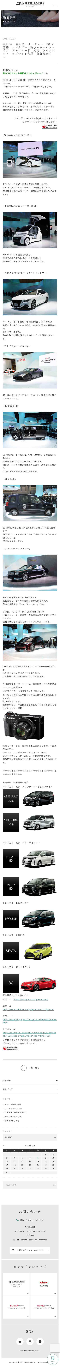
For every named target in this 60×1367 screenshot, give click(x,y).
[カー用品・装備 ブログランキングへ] (49, 126)
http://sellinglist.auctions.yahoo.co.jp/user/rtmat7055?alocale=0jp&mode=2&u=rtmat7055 (29, 1034)
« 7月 (4, 1145)
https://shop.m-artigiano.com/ (31, 999)
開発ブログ (8, 1089)
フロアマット (10, 1108)
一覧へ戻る (34, 1067)
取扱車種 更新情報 (13, 1112)
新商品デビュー (11, 1116)
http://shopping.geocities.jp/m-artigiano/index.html (30, 1021)
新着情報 (7, 1080)
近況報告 (8, 1120)
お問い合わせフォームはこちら (30, 1250)
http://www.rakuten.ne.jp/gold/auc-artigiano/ (28, 1009)
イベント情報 (10, 1104)
